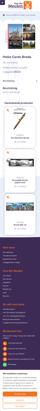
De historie (7, 279)
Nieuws (6, 286)
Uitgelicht (6, 282)
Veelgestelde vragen (11, 262)
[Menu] (2, 2)
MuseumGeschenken (11, 319)
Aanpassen (20, 400)
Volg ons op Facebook (17, 348)
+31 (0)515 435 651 (15, 343)
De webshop (8, 252)
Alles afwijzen (20, 406)
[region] (20, 390)
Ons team (7, 275)
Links (4, 292)
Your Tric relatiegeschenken (14, 316)
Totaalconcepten (10, 255)
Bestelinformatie (9, 259)
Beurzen (6, 296)
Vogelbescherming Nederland (15, 323)
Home (8, 15)
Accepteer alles (20, 394)
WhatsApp (12, 364)
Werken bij (7, 289)
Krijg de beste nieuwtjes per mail (21, 359)
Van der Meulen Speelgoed (14, 312)
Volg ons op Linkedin (16, 354)
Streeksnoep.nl (9, 309)
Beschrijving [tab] (8, 81)
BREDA (16, 15)
